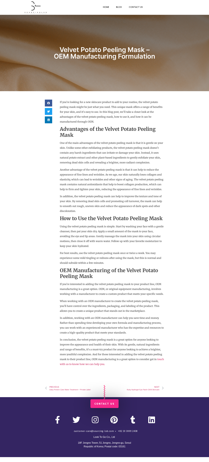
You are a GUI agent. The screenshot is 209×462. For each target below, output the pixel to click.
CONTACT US (136, 7)
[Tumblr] (133, 420)
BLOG (119, 7)
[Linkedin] (152, 420)
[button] (48, 103)
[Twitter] (76, 420)
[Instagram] (95, 420)
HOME (106, 7)
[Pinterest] (114, 420)
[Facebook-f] (57, 420)
